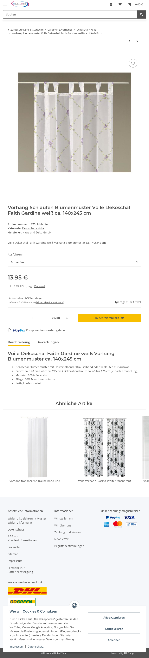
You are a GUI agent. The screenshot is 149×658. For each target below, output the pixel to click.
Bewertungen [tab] (47, 342)
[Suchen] (141, 14)
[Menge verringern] (12, 318)
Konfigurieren (114, 628)
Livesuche (14, 547)
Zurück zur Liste (19, 29)
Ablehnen (114, 640)
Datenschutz (36, 646)
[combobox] (74, 262)
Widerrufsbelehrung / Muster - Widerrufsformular (28, 520)
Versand (39, 286)
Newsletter (61, 539)
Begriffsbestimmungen (69, 546)
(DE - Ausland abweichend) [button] (49, 302)
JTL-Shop (128, 653)
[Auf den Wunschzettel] (133, 63)
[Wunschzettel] (120, 4)
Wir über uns (62, 525)
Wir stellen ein (63, 518)
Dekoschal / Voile (33, 228)
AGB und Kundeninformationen (22, 538)
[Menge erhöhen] (67, 318)
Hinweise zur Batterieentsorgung (20, 570)
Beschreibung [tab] (19, 342)
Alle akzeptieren (114, 617)
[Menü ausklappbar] (5, 2)
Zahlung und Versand (68, 532)
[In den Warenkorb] (11, 54)
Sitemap (13, 554)
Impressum (16, 646)
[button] (111, 4)
